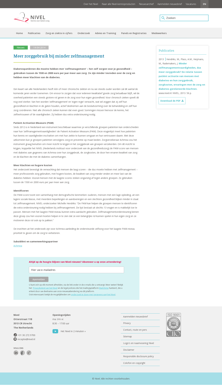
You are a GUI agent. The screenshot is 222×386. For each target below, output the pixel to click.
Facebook (22, 352)
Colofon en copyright (134, 363)
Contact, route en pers (135, 329)
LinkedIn (15, 352)
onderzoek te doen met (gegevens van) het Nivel (93, 294)
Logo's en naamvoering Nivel (138, 343)
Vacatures (191, 4)
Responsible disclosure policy (138, 356)
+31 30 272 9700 (26, 335)
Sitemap (127, 336)
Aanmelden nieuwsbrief (169, 4)
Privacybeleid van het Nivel (45, 288)
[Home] (33, 18)
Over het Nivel (91, 4)
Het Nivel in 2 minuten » (73, 331)
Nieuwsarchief (146, 4)
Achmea (17, 245)
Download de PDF (170, 100)
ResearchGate (28, 352)
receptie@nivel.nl (26, 339)
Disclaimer (128, 349)
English (204, 4)
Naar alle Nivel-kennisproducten (118, 4)
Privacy (127, 323)
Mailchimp (104, 288)
